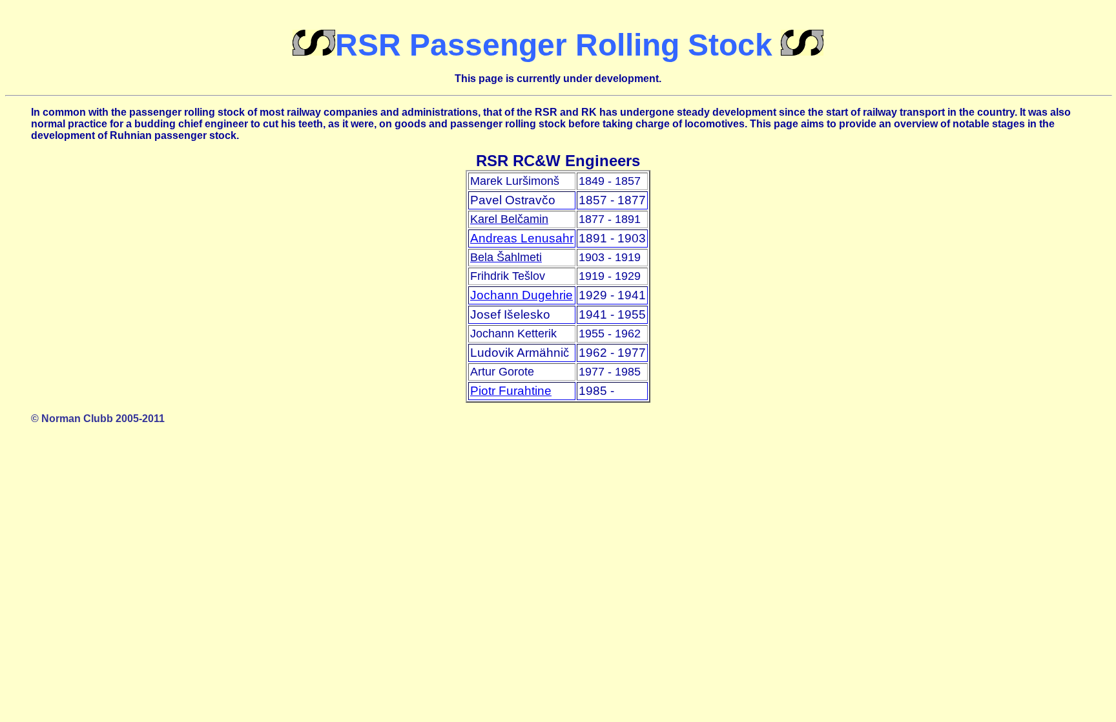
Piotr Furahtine (511, 391)
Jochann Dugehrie (521, 295)
